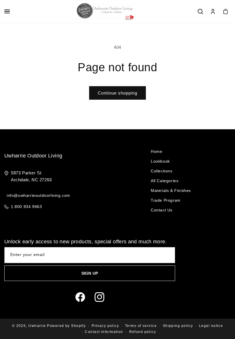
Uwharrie (37, 326)
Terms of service (141, 326)
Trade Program (166, 200)
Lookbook (160, 161)
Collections (162, 171)
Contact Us (162, 210)
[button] (7, 11)
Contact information (104, 332)
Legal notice (211, 326)
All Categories (164, 180)
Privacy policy (105, 326)
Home (156, 151)
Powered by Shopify (66, 326)
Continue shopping (117, 92)
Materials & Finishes (171, 190)
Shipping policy (178, 326)
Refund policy (142, 332)
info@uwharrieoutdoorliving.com (38, 195)
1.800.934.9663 (26, 206)
